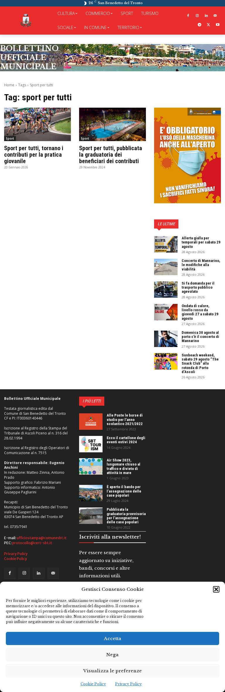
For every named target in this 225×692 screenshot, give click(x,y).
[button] (216, 589)
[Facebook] (188, 16)
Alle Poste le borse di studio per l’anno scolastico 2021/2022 (125, 419)
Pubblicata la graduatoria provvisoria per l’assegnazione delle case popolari (126, 515)
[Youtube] (217, 25)
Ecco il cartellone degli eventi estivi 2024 (126, 440)
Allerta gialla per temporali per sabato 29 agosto (201, 242)
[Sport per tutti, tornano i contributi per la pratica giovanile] (37, 124)
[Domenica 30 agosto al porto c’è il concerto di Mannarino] (166, 339)
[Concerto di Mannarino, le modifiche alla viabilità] (166, 267)
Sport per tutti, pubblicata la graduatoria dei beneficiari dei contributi (110, 155)
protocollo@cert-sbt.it (32, 543)
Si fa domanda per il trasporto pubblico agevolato (198, 287)
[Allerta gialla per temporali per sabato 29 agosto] (166, 244)
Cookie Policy (93, 684)
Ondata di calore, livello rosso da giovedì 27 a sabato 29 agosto (200, 312)
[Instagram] (197, 16)
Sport (10, 138)
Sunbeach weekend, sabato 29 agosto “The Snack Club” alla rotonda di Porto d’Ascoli (200, 363)
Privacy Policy (128, 684)
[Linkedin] (206, 16)
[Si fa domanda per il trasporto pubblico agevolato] (166, 289)
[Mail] (215, 16)
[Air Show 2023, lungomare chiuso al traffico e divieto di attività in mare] (91, 466)
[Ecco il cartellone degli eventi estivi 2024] (91, 444)
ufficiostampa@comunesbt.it (42, 538)
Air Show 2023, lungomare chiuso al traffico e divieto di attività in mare (123, 466)
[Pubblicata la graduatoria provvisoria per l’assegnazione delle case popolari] (91, 515)
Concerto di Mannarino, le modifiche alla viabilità (201, 264)
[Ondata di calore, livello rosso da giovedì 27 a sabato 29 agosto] (166, 312)
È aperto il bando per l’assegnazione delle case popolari (124, 491)
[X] (208, 25)
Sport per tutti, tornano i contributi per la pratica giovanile (33, 155)
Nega (112, 654)
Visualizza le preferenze (112, 671)
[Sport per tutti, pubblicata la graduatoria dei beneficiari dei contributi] (112, 124)
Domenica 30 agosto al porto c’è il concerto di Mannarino (200, 336)
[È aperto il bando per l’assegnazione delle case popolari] (91, 493)
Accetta (112, 638)
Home (9, 84)
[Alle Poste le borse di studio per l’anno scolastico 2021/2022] (91, 421)
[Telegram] (199, 25)
